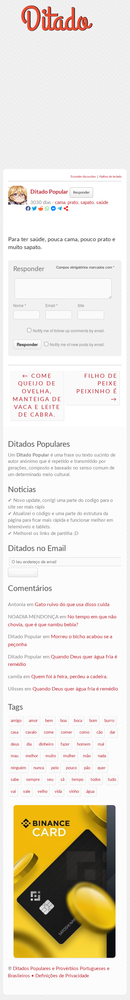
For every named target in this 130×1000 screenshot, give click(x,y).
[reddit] (40, 209)
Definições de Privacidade (62, 976)
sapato (87, 202)
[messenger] (53, 209)
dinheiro (46, 744)
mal (101, 744)
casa (14, 732)
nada (102, 756)
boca (78, 721)
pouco (71, 768)
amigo (16, 721)
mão (87, 756)
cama (60, 202)
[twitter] (34, 209)
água (90, 791)
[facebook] (28, 209)
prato (73, 202)
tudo (112, 779)
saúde (102, 202)
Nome (19, 305)
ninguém (18, 768)
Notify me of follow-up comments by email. (69, 330)
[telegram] (59, 209)
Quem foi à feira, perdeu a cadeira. (69, 676)
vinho (74, 791)
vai (13, 791)
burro (109, 721)
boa (63, 721)
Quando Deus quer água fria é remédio (75, 688)
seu (50, 779)
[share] (65, 209)
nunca (38, 768)
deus (15, 744)
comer (66, 732)
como (84, 732)
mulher (69, 756)
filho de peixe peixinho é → (96, 387)
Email (51, 305)
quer (102, 768)
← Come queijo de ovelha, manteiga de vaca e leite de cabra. (37, 395)
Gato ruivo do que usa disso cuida (72, 604)
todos (96, 779)
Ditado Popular (49, 192)
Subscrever (22, 572)
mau (14, 756)
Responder (81, 192)
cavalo (31, 732)
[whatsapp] (47, 209)
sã (62, 779)
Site (81, 305)
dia (29, 744)
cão (100, 732)
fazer (65, 744)
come (49, 732)
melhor (32, 756)
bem (49, 721)
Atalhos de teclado (110, 176)
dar (112, 732)
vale (26, 791)
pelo (55, 768)
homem (84, 744)
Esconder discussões (83, 176)
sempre (33, 779)
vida (58, 791)
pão (87, 768)
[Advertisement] (65, 101)
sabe (15, 779)
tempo (77, 779)
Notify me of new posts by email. (77, 344)
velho (42, 791)
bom (93, 721)
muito (50, 756)
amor (33, 721)
